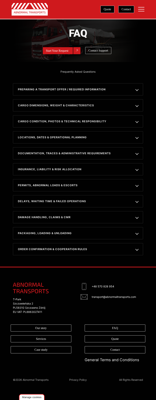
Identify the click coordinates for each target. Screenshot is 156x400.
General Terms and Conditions (112, 360)
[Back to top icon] (138, 392)
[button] (32, 397)
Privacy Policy (78, 379)
